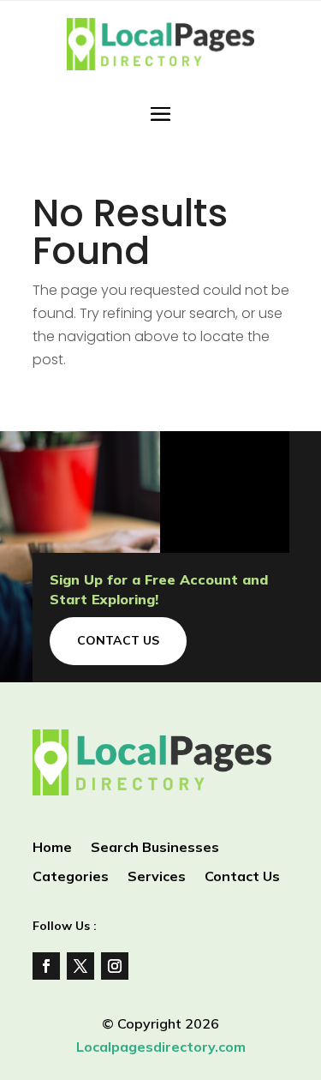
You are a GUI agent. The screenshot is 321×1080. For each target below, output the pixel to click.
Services (157, 877)
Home (52, 848)
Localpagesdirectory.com (161, 1046)
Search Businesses (155, 848)
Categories (71, 877)
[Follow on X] (80, 966)
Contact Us (118, 640)
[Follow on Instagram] (114, 966)
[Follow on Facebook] (46, 966)
